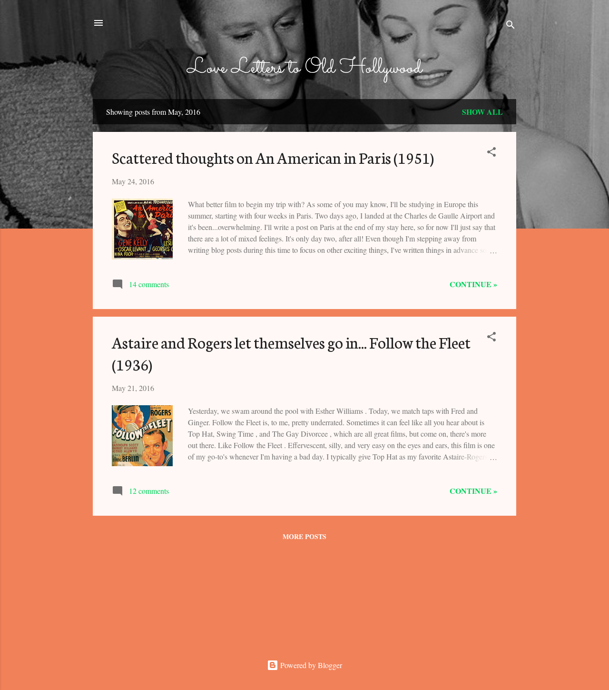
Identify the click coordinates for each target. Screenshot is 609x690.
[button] (491, 153)
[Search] (510, 25)
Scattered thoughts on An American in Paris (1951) (273, 157)
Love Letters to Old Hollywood (304, 68)
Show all (482, 111)
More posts (304, 536)
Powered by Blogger (310, 665)
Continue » (473, 284)
